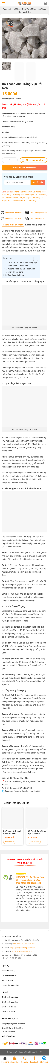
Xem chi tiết (10, 842)
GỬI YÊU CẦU (38, 182)
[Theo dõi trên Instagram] (7, 958)
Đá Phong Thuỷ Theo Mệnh (25, 9)
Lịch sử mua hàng (8, 1036)
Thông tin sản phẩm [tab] (13, 225)
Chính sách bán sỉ (37, 219)
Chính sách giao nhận (38, 213)
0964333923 (18, 944)
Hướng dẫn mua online (10, 985)
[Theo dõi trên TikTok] (10, 958)
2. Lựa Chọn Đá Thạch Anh (16, 266)
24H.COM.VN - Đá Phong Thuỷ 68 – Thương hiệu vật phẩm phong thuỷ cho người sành (30, 880)
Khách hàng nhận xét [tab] (35, 225)
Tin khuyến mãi (7, 980)
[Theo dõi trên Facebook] (3, 958)
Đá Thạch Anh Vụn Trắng (25, 200)
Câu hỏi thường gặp (9, 975)
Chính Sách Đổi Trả (13, 219)
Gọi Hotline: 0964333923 (25, 167)
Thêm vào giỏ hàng (34, 160)
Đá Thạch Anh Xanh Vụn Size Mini (12, 832)
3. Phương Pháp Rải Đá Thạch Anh (20, 269)
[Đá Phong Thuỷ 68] (24, 3)
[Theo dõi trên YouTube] (19, 958)
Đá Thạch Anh (41, 195)
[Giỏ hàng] (45, 3)
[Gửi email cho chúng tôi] (16, 958)
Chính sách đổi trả (9, 1007)
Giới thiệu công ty (8, 970)
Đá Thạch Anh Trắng (31, 198)
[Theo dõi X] (13, 958)
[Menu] (3, 3)
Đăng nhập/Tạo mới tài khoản (13, 1024)
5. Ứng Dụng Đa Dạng (14, 275)
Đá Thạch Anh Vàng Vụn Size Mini (37, 832)
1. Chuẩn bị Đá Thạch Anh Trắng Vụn (21, 262)
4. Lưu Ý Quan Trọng (14, 272)
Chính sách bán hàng (13, 213)
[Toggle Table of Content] (34, 259)
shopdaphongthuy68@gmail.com (22, 947)
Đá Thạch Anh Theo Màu (12, 198)
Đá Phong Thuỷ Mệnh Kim (21, 192)
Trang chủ (7, 9)
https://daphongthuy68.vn (22, 951)
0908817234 (30, 944)
